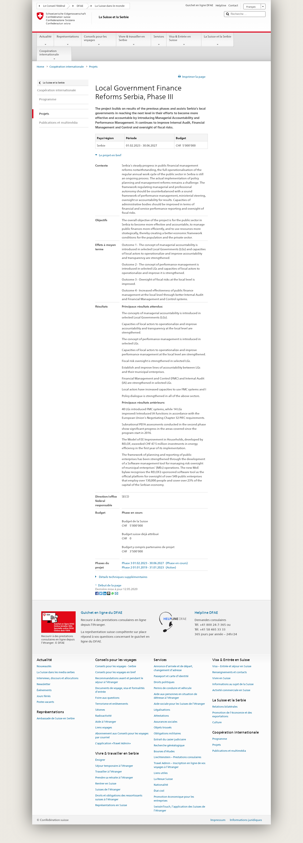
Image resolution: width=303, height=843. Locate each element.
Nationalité (161, 785)
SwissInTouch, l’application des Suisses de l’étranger (179, 808)
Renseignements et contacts (229, 672)
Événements (44, 690)
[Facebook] (97, 593)
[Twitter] (101, 593)
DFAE (80, 5)
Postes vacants (45, 702)
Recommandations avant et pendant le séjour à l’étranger (119, 680)
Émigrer (100, 759)
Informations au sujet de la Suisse (233, 684)
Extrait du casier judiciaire (170, 739)
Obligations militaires (167, 733)
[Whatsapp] (113, 593)
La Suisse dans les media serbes (56, 672)
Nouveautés (44, 666)
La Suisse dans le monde (109, 5)
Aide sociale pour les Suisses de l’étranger (179, 703)
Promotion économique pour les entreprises (174, 798)
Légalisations (162, 709)
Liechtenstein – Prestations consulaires (177, 757)
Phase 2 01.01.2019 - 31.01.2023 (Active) (149, 567)
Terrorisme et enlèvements (111, 703)
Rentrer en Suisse (105, 783)
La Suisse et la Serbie (217, 36)
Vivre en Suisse (221, 678)
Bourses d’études (164, 751)
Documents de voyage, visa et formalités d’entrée (119, 690)
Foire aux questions (107, 698)
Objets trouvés (162, 727)
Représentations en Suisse (111, 805)
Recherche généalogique (169, 745)
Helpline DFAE (206, 613)
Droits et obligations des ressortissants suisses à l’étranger (118, 797)
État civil (159, 791)
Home (40, 66)
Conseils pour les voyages (95, 38)
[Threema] (109, 593)
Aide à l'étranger (105, 721)
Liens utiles (161, 773)
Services (159, 36)
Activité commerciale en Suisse (231, 690)
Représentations (68, 36)
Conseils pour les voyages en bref (115, 672)
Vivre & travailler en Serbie (132, 38)
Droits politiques (164, 682)
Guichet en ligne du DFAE (101, 613)
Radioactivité (103, 715)
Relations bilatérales (224, 706)
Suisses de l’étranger (107, 789)
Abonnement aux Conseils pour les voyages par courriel (121, 735)
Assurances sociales (165, 721)
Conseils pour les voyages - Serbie (115, 666)
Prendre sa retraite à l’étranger (114, 777)
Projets (216, 744)
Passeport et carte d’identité (171, 676)
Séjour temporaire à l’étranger (114, 765)
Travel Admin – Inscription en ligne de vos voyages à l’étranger (179, 765)
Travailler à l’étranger (108, 771)
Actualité (45, 36)
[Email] (116, 593)
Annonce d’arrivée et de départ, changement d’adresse (173, 668)
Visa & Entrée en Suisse (180, 38)
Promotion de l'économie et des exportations (232, 714)
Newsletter (43, 684)
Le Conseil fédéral (54, 5)
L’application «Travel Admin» (113, 743)
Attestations (161, 715)
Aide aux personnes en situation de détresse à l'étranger (175, 696)
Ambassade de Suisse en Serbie (56, 718)
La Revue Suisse (163, 779)
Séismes (100, 709)
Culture (217, 722)
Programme (219, 739)
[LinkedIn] (105, 593)
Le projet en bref (109, 155)
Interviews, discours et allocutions (57, 678)
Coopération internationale (49, 52)
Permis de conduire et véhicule (172, 688)
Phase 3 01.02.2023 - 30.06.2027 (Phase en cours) (155, 563)
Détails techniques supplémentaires (122, 577)
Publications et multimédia (229, 750)
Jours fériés (43, 696)
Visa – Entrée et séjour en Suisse (231, 666)
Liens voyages (103, 727)
